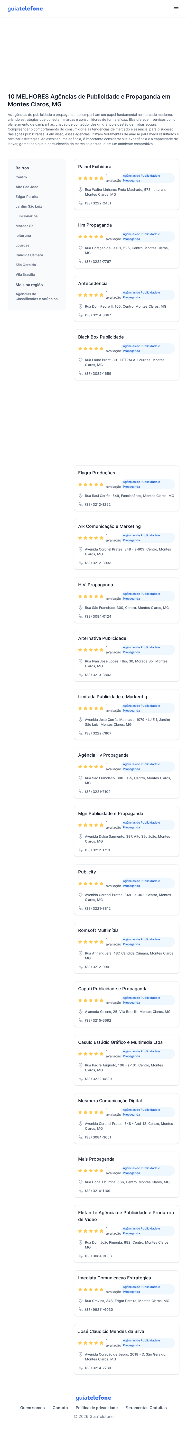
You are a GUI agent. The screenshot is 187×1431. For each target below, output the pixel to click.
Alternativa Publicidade (102, 638)
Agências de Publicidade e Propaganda (141, 178)
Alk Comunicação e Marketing (109, 526)
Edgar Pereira (27, 196)
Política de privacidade (97, 1407)
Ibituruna (23, 235)
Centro (21, 177)
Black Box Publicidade (101, 336)
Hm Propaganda (95, 225)
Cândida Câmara (29, 255)
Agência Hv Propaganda (103, 755)
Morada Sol (25, 226)
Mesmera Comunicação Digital (110, 1100)
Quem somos (32, 1407)
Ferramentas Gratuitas (146, 1407)
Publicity (87, 871)
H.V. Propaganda (95, 584)
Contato (60, 1407)
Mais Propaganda (96, 1159)
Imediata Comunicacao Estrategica (114, 1277)
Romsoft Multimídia (98, 930)
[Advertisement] (93, 56)
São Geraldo (26, 265)
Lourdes (22, 245)
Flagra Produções (96, 472)
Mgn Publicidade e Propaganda (110, 813)
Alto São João (27, 187)
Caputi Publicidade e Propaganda (113, 988)
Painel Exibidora (94, 166)
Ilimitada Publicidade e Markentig (112, 696)
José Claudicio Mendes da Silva (111, 1331)
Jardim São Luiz (29, 206)
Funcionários (27, 216)
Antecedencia (92, 283)
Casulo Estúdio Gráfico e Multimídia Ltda (120, 1042)
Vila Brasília (25, 274)
